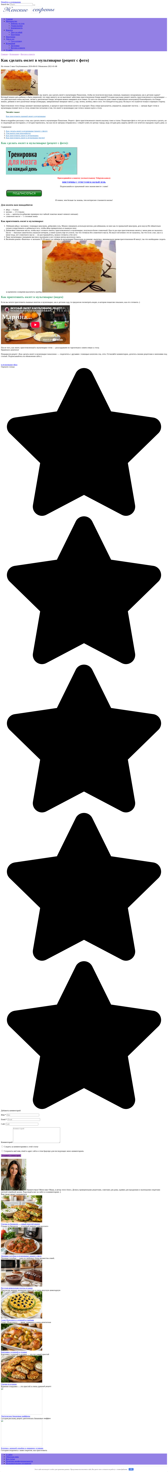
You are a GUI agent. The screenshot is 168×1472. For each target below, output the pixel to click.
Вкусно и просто (18, 48)
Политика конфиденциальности (19, 1461)
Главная (9, 19)
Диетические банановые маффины (15, 1416)
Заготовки (15, 46)
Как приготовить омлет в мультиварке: (22, 136)
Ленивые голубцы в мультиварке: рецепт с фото (21, 1256)
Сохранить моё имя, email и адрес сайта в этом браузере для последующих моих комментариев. (44, 1151)
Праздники (10, 37)
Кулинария (10, 43)
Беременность (17, 28)
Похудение (15, 35)
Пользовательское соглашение (18, 1463)
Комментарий (7, 1142)
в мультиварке (7, 365)
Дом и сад (10, 39)
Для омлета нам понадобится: (18, 133)
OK (131, 1469)
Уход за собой (16, 32)
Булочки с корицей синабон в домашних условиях (22, 1448)
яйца (15, 365)
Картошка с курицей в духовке (14, 1352)
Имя (3, 1115)
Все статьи (10, 1459)
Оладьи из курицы (9, 1384)
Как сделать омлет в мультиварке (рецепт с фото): (27, 131)
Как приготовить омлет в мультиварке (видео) (25, 138)
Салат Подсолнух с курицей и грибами (17, 1320)
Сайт (3, 1124)
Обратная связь (12, 1457)
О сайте (9, 50)
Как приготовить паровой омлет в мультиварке (26, 116)
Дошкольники (17, 26)
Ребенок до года (17, 23)
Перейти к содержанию (11, 2)
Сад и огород (16, 41)
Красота (9, 30)
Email (4, 1119)
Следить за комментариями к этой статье (21, 1147)
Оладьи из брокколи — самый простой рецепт (20, 1224)
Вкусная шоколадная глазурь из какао (17, 1288)
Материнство (11, 21)
